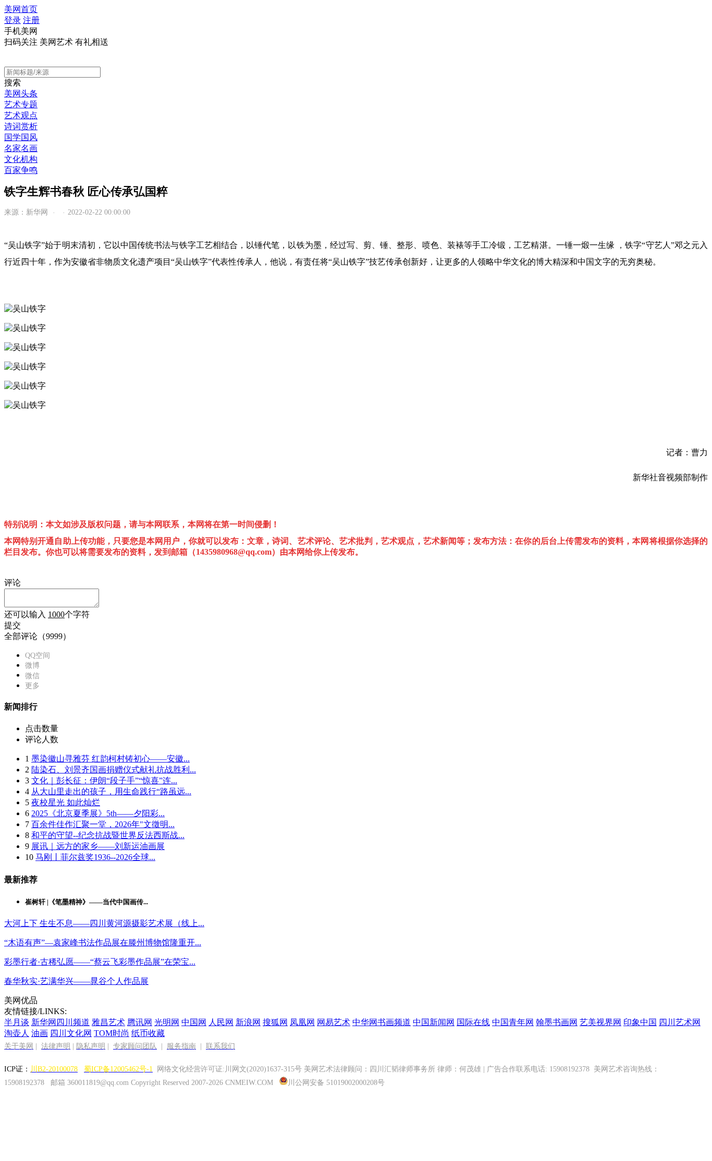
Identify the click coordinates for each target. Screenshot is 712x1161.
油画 (39, 1033)
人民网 (221, 1022)
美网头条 (21, 93)
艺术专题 (21, 104)
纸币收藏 (148, 1033)
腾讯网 (139, 1022)
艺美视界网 (600, 1022)
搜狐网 (275, 1022)
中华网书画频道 (381, 1022)
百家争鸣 (21, 170)
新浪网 (248, 1022)
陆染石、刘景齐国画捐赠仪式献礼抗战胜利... (113, 769)
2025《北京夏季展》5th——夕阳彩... (98, 813)
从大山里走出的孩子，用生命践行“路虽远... (111, 791)
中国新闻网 (434, 1022)
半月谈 (16, 1022)
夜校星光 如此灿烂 (65, 802)
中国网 (193, 1022)
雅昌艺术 (108, 1022)
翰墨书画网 (557, 1022)
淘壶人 (16, 1033)
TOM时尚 (111, 1033)
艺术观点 (21, 115)
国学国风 (21, 137)
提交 (12, 625)
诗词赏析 (21, 126)
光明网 (166, 1022)
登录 (12, 20)
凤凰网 (302, 1022)
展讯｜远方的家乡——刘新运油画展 (98, 846)
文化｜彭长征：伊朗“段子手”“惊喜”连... (104, 780)
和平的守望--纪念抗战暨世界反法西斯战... (108, 835)
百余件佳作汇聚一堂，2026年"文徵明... (103, 824)
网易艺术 (333, 1022)
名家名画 (21, 148)
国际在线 (473, 1022)
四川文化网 (71, 1033)
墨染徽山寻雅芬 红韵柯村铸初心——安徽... (110, 758)
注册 (31, 20)
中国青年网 (513, 1022)
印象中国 (640, 1022)
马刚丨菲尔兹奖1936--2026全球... (95, 857)
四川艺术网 (680, 1022)
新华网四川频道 (60, 1022)
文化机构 (21, 159)
